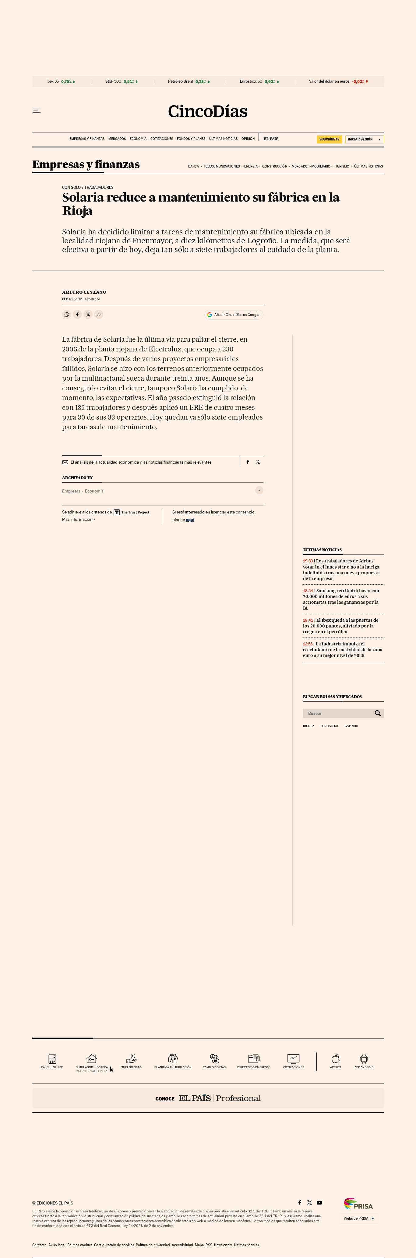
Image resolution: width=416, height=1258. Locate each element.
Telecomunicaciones (222, 166)
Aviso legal (56, 1245)
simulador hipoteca (92, 1067)
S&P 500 (113, 81)
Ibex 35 (53, 81)
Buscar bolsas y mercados (332, 696)
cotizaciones (293, 1067)
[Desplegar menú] (36, 111)
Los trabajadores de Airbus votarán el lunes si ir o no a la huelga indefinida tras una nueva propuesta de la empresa (341, 569)
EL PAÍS (268, 137)
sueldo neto (131, 1067)
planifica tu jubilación (173, 1067)
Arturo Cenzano (84, 292)
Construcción (274, 166)
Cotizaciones (161, 139)
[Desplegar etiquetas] (259, 490)
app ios (335, 1067)
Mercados (117, 139)
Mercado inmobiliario (311, 166)
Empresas (71, 491)
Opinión (248, 139)
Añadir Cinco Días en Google (236, 315)
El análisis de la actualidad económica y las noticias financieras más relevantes (141, 462)
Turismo (342, 166)
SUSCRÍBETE (329, 139)
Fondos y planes (191, 139)
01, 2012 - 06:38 (81, 299)
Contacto (39, 1245)
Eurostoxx (329, 726)
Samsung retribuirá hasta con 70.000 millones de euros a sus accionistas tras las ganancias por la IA (341, 599)
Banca (193, 166)
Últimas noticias (223, 139)
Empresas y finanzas (86, 139)
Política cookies (79, 1245)
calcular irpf (52, 1067)
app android (364, 1067)
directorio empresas (253, 1067)
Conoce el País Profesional (208, 1098)
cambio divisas (214, 1067)
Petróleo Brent (180, 81)
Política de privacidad (153, 1245)
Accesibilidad (182, 1245)
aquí (190, 519)
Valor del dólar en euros (329, 81)
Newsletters (223, 1245)
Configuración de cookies (114, 1245)
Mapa (199, 1245)
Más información (77, 519)
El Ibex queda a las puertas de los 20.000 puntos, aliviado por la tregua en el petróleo (341, 625)
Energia (251, 166)
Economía (138, 139)
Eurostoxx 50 (251, 81)
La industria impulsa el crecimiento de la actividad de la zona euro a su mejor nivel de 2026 (343, 649)
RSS (209, 1245)
